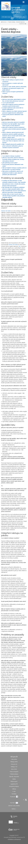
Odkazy (14, 789)
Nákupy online (14, 761)
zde (19, 246)
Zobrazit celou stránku (14, 805)
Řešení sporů (14, 781)
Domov (4, 22)
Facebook (12, 796)
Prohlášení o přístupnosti (14, 839)
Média (14, 779)
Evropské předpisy (14, 786)
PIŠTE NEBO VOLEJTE (6, 17)
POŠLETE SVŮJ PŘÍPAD (20, 17)
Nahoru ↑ (14, 809)
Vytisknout (22, 23)
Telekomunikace (14, 774)
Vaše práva (14, 759)
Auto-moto (14, 769)
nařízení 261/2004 (13, 244)
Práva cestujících (14, 771)
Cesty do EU (14, 764)
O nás (14, 791)
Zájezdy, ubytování (14, 776)
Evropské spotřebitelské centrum (18, 9)
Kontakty (14, 794)
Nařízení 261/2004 (5, 211)
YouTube (12, 802)
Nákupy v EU (14, 766)
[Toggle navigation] (23, 2)
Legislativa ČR (14, 784)
